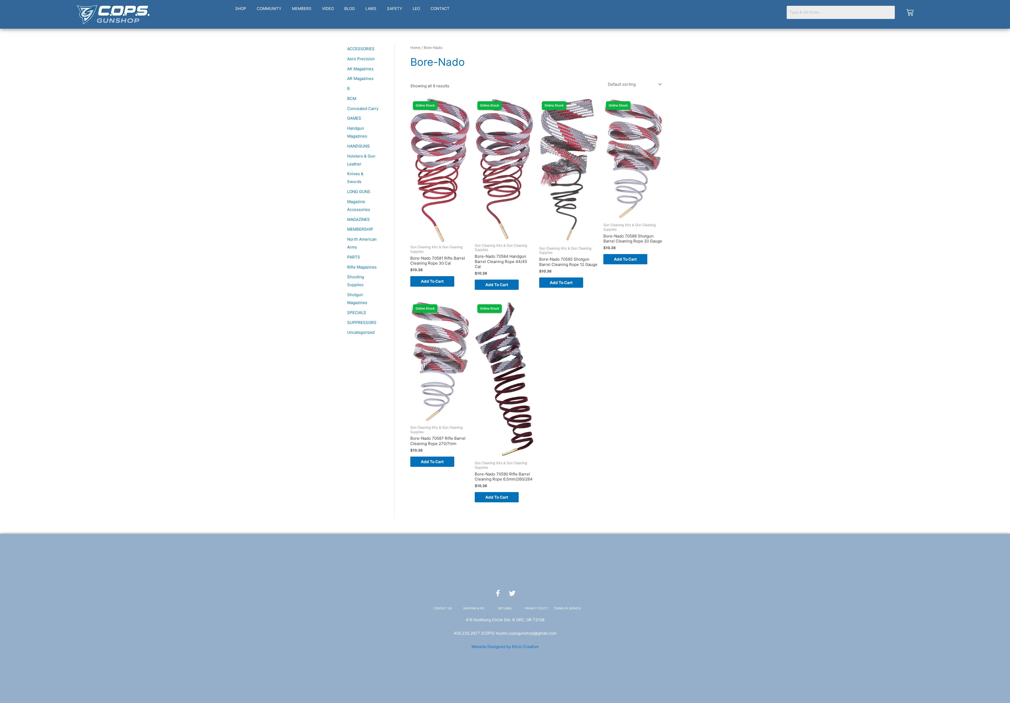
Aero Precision (361, 58)
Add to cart (432, 281)
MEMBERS (301, 8)
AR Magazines (360, 78)
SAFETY (394, 8)
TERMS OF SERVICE (567, 608)
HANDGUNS (358, 146)
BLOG (349, 8)
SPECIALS (356, 312)
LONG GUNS (358, 191)
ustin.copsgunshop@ (518, 633)
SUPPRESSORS (361, 322)
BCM (351, 98)
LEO (416, 8)
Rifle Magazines (362, 267)
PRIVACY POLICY (536, 608)
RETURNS (505, 608)
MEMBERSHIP (360, 229)
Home (415, 47)
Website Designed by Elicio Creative (505, 646)
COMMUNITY (269, 8)
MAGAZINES (358, 219)
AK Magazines (360, 68)
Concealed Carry (362, 108)
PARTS (353, 257)
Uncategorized (361, 332)
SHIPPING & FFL (474, 608)
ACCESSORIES (361, 48)
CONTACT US (442, 608)
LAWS (370, 8)
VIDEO (328, 8)
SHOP (240, 8)
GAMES (354, 118)
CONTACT (440, 8)
